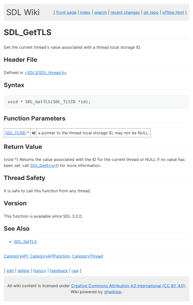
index (85, 12)
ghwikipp (112, 291)
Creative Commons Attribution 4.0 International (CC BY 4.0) (128, 285)
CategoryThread (87, 256)
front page (66, 12)
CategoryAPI (16, 256)
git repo (151, 12)
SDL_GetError (43, 165)
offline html (173, 12)
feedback (59, 270)
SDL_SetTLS (25, 241)
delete (23, 270)
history (39, 270)
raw (75, 270)
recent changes (125, 12)
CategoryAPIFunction (50, 256)
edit (10, 270)
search (100, 12)
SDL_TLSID (15, 132)
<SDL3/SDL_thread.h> (45, 72)
